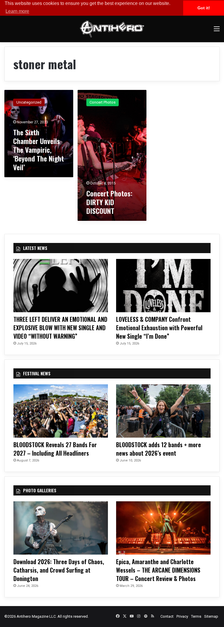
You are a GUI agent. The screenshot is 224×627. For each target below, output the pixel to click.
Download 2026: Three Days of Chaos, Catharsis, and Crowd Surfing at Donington (58, 570)
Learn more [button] (17, 11)
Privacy (182, 616)
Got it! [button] (203, 8)
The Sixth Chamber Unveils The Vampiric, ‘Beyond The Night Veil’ (38, 149)
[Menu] (217, 31)
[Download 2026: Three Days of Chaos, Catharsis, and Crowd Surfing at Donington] (60, 528)
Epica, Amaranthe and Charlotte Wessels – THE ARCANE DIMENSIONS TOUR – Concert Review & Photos (158, 570)
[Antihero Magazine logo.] (112, 29)
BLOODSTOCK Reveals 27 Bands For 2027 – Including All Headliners (55, 448)
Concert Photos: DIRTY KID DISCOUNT (109, 202)
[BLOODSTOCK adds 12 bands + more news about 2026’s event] (163, 411)
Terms (196, 616)
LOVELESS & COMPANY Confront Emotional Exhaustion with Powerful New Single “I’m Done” (159, 327)
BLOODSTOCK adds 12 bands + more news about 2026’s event (158, 448)
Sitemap (211, 616)
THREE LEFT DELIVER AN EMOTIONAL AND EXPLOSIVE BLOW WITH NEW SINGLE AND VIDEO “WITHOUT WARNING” (60, 327)
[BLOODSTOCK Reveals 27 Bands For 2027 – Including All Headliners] (60, 411)
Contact (167, 616)
